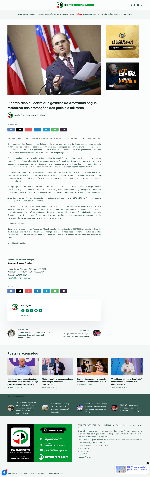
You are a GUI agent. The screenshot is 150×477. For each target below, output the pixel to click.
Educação (49, 14)
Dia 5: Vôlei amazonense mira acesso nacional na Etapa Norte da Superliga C (131, 408)
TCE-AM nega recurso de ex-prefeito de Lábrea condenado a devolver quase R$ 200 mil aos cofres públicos (26, 407)
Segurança (118, 14)
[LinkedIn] (37, 129)
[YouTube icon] (40, 310)
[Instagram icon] (36, 310)
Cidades (32, 14)
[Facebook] (131, 5)
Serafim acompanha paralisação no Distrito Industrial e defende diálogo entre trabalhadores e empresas (22, 381)
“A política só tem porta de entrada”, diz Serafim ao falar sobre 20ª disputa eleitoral (126, 381)
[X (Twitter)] (134, 5)
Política (79, 14)
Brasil (25, 14)
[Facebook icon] (22, 310)
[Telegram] (46, 129)
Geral (20, 14)
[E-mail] (63, 129)
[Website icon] (27, 310)
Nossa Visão (83, 454)
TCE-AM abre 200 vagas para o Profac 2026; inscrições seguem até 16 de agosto (61, 408)
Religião (104, 14)
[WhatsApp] (55, 129)
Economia (40, 14)
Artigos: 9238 (25, 315)
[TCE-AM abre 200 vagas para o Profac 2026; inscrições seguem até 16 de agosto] (45, 408)
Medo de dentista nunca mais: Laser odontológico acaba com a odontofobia (57, 381)
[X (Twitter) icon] (31, 310)
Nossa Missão (83, 451)
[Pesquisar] (142, 5)
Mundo (65, 14)
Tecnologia (87, 14)
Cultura (96, 14)
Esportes (57, 14)
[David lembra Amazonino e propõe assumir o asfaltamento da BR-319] (92, 366)
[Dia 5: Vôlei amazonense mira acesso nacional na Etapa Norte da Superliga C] (114, 408)
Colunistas (128, 14)
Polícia (71, 14)
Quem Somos (83, 448)
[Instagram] (138, 5)
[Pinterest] (28, 129)
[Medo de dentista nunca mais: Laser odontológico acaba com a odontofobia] (57, 366)
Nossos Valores (84, 457)
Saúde (110, 14)
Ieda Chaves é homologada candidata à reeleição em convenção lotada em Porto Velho (96, 408)
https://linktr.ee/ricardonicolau (18, 278)
